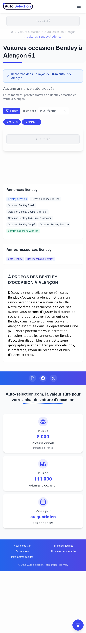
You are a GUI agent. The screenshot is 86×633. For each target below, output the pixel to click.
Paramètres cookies (22, 556)
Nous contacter (22, 545)
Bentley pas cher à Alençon (23, 230)
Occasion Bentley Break (21, 205)
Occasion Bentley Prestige (54, 224)
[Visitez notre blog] (32, 378)
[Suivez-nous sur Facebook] (43, 378)
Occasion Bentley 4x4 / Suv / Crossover (29, 218)
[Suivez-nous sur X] (53, 378)
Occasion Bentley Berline (45, 198)
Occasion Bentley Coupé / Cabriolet (27, 211)
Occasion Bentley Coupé (21, 224)
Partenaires (22, 551)
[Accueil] (12, 31)
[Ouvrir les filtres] (78, 625)
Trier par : (29, 110)
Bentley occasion (17, 198)
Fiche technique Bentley (40, 258)
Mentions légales (63, 545)
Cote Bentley (15, 258)
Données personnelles (63, 551)
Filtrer (14, 110)
